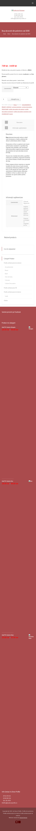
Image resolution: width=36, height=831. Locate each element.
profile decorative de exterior (16, 109)
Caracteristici (7, 88)
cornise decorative (27, 107)
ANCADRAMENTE (26, 105)
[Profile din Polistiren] (18, 10)
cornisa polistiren (16, 107)
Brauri (6, 270)
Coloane (7, 280)
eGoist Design (23, 817)
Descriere (19, 122)
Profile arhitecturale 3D (10, 288)
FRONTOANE (5, 109)
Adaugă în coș (15, 99)
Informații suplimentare (19, 128)
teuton (11, 114)
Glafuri (6, 300)
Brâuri (9, 34)
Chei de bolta (8, 277)
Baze (6, 274)
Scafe (6, 296)
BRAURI (4, 107)
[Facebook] (19, 822)
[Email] (16, 822)
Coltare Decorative (10, 283)
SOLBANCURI (5, 114)
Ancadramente (9, 267)
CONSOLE (8, 107)
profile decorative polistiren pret (22, 111)
